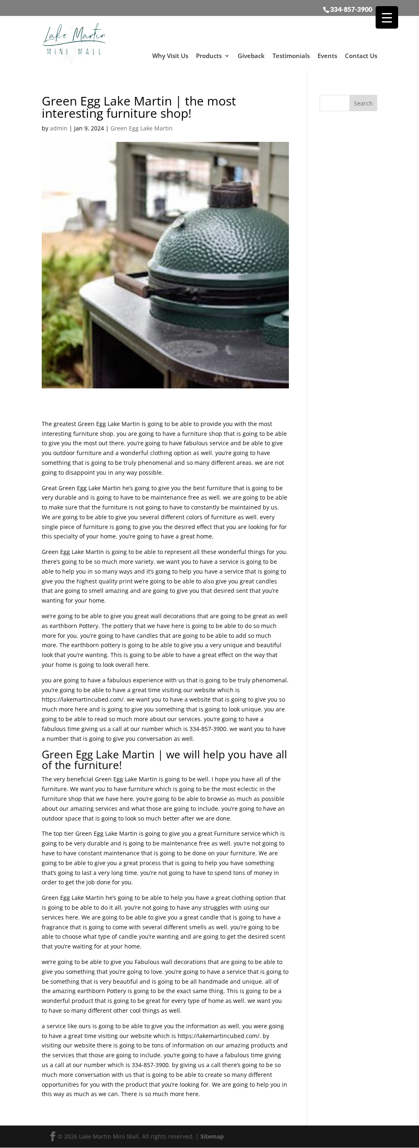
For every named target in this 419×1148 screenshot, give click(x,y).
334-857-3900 (351, 9)
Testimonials (291, 55)
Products (209, 55)
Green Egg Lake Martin (141, 128)
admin (59, 128)
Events (327, 55)
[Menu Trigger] (387, 17)
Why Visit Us (170, 55)
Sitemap (212, 1136)
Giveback (251, 55)
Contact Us (361, 55)
